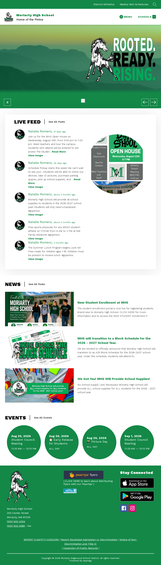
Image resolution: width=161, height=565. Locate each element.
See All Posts (57, 121)
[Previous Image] (145, 102)
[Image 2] (83, 101)
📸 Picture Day (98, 441)
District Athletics (104, 4)
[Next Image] (153, 102)
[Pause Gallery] (7, 102)
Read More (59, 151)
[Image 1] (78, 101)
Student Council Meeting (23, 441)
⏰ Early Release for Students (61, 441)
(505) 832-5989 (16, 525)
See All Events (43, 417)
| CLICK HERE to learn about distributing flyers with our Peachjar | (88, 483)
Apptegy (87, 560)
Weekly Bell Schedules (134, 4)
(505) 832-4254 (16, 521)
